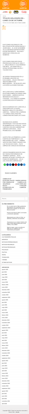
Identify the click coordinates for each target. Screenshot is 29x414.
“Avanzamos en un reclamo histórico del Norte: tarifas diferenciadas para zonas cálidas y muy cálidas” (17, 223)
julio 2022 (4, 393)
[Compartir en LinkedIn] (18, 164)
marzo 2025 (5, 312)
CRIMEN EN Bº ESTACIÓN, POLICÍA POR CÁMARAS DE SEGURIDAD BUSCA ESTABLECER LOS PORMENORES (8, 184)
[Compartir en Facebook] (7, 164)
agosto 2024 (5, 330)
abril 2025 (4, 310)
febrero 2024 (5, 345)
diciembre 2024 (6, 320)
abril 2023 (4, 370)
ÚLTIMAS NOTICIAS (7, 262)
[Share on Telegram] (24, 164)
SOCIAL (4, 16)
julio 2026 (4, 272)
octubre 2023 (5, 355)
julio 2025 (4, 302)
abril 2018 (4, 403)
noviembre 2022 (6, 383)
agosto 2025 (5, 299)
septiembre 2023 (6, 358)
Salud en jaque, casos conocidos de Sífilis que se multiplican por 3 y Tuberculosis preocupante (16, 228)
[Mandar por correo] (13, 164)
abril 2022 (4, 398)
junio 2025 (4, 304)
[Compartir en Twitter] (10, 164)
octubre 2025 (5, 294)
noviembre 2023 (6, 353)
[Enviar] (26, 198)
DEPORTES (5, 239)
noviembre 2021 (6, 401)
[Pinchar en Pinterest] (16, 164)
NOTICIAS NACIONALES (8, 244)
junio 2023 (4, 365)
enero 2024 (5, 348)
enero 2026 (5, 287)
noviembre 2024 (6, 322)
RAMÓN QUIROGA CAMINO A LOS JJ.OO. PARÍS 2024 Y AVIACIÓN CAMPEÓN (20, 184)
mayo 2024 (4, 337)
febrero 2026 (5, 284)
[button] (16, 5)
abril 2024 (4, 340)
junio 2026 (4, 274)
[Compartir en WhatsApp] (4, 164)
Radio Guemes (22, 22)
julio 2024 (4, 332)
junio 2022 (4, 396)
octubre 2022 (5, 386)
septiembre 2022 (6, 388)
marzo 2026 (5, 282)
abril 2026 (4, 279)
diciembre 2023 (6, 350)
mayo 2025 (4, 307)
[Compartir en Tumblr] (21, 164)
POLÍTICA (4, 252)
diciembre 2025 (6, 289)
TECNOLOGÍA (5, 257)
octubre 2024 (5, 325)
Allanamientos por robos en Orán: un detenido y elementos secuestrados (16, 218)
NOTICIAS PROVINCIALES (8, 247)
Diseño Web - (14, 412)
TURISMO (4, 259)
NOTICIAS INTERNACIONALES (9, 242)
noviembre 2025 (6, 292)
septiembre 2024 (6, 327)
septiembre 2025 (6, 297)
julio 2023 (4, 363)
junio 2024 (4, 335)
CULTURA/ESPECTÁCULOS (9, 237)
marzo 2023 (5, 373)
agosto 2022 (5, 391)
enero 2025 (5, 317)
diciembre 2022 (6, 380)
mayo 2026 (4, 277)
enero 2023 (5, 378)
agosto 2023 (5, 360)
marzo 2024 (5, 343)
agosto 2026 (5, 269)
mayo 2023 (4, 368)
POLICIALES (5, 249)
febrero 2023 (5, 375)
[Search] (12, 5)
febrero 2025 (5, 315)
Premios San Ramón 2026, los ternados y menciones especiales (17, 213)
